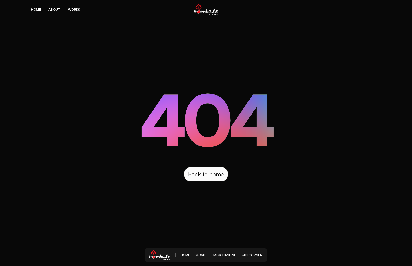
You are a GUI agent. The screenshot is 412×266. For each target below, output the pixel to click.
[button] (36, 9)
